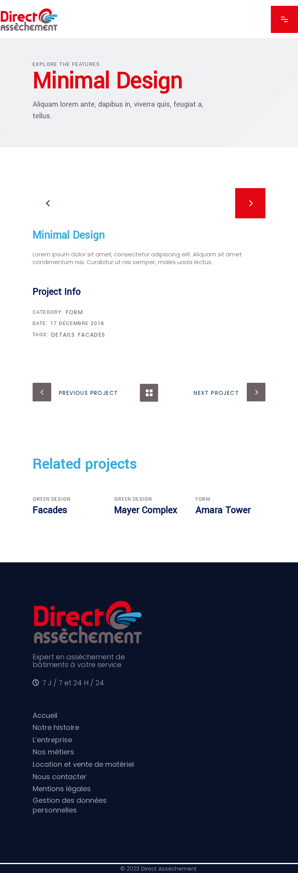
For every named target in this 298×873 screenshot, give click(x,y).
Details (63, 334)
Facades (92, 334)
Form (74, 312)
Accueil (45, 715)
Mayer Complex (145, 510)
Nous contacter (60, 776)
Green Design (52, 499)
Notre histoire (56, 727)
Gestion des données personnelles (70, 805)
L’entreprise (52, 740)
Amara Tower (223, 510)
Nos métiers (53, 752)
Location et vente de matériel (84, 764)
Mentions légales (62, 788)
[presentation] (48, 203)
